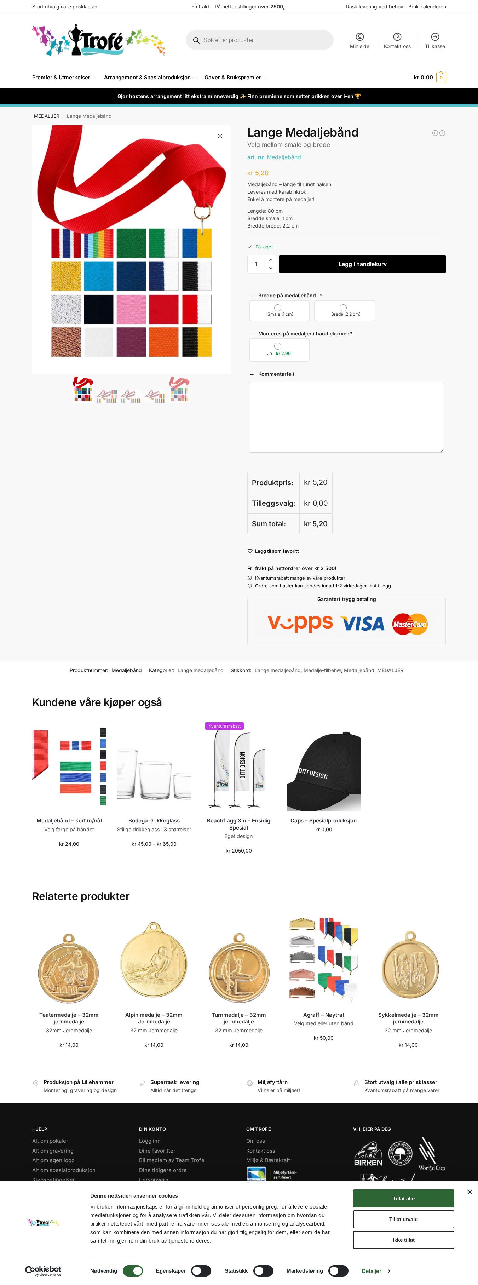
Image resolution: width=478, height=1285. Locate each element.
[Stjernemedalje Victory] (442, 133)
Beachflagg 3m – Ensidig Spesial (238, 824)
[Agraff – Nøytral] (324, 959)
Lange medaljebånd (201, 670)
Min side (359, 46)
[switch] (201, 1271)
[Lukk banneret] (469, 1191)
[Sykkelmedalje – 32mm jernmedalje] (409, 959)
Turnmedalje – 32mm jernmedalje (239, 1018)
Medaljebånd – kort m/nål (69, 820)
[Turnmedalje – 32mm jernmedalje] (239, 959)
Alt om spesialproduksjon (64, 1170)
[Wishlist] (95, 729)
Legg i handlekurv (363, 264)
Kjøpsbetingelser (53, 1179)
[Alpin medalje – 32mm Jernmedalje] (154, 959)
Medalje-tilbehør (322, 670)
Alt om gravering (53, 1150)
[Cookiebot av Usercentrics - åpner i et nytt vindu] (43, 1271)
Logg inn (150, 1140)
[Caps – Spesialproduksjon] (324, 765)
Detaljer (371, 1271)
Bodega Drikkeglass (154, 820)
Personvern (153, 1179)
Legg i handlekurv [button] (69, 859)
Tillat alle (404, 1198)
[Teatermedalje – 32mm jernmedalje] (69, 959)
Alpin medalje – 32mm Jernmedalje (154, 1018)
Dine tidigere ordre (163, 1170)
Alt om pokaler (50, 1140)
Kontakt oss (397, 46)
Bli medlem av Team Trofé (172, 1160)
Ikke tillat (404, 1240)
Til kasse (435, 46)
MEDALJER (46, 116)
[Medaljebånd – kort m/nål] (69, 765)
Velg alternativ (154, 859)
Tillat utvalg (403, 1219)
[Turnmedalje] (435, 133)
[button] (430, 77)
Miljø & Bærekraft (268, 1160)
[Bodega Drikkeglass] (154, 765)
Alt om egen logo (53, 1160)
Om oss (255, 1140)
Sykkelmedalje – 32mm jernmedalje (408, 1018)
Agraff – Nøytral (323, 1014)
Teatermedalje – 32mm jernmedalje (69, 1018)
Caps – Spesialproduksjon (323, 820)
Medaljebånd (359, 670)
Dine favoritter (157, 1150)
